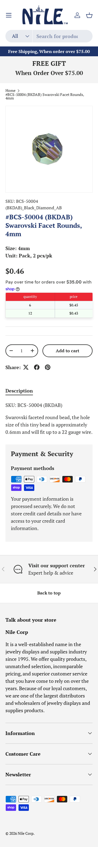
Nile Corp (25, 833)
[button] (89, 15)
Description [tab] (19, 390)
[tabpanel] (49, 418)
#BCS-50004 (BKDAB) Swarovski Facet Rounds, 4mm (44, 96)
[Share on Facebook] (36, 367)
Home (10, 91)
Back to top (49, 593)
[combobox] (49, 36)
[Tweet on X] (25, 367)
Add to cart (67, 351)
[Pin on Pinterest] (47, 367)
